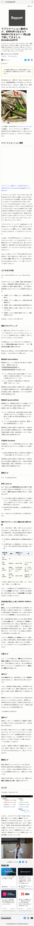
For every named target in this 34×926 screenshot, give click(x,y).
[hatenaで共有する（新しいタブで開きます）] (25, 60)
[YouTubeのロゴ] (32, 918)
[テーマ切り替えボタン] (32, 2)
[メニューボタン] (2, 2)
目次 (29, 6)
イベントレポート (13, 56)
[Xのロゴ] (28, 918)
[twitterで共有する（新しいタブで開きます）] (32, 60)
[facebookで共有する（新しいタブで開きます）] (29, 60)
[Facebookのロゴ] (25, 918)
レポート (5, 56)
